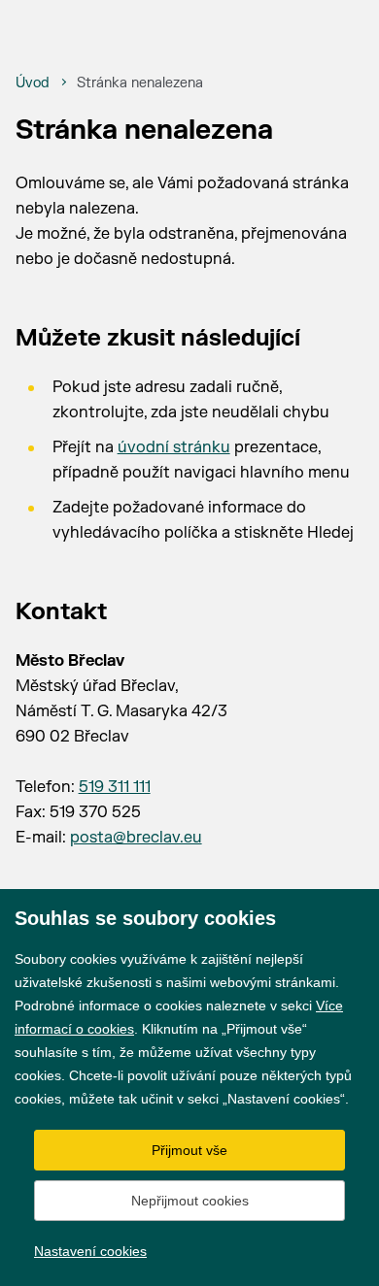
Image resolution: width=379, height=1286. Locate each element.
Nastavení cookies (90, 1251)
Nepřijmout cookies (190, 1200)
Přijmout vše (189, 1150)
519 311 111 (115, 787)
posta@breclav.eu (136, 837)
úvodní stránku (174, 447)
